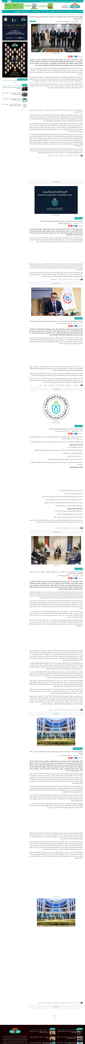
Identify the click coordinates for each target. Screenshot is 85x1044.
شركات (76, 11)
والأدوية (45, 385)
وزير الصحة (40, 385)
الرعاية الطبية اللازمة (68, 385)
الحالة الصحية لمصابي (76, 385)
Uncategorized (77, 748)
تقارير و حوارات (70, 11)
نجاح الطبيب (60, 279)
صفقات (47, 11)
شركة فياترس (61, 155)
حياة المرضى (71, 279)
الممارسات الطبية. (77, 279)
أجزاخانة (58, 11)
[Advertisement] (56, 99)
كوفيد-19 (53, 11)
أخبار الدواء (78, 709)
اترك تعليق (55, 182)
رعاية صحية (63, 11)
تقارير (30, 21)
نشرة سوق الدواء (17, 11)
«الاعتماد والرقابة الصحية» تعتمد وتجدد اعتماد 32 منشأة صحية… (11, 99)
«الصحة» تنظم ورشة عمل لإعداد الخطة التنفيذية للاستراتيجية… (11, 93)
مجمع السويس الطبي (49, 1002)
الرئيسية (81, 11)
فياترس (56, 155)
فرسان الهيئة (65, 279)
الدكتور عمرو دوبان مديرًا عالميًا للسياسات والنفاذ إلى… (11, 88)
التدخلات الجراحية (77, 1002)
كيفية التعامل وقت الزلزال (67, 528)
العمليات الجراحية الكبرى (63, 1002)
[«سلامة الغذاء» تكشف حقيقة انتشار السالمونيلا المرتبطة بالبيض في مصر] (24, 106)
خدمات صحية (56, 1002)
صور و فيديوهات (25, 11)
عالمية (42, 11)
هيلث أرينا (51, 709)
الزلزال (79, 528)
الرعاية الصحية (71, 1002)
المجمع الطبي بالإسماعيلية (60, 385)
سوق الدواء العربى (36, 11)
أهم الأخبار (33, 21)
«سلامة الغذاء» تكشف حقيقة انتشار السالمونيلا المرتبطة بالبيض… (11, 104)
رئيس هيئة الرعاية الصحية (71, 709)
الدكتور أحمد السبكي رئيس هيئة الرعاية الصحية (72, 155)
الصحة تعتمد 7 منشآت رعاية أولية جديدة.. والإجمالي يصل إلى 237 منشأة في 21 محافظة (58, 1)
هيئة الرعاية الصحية (51, 155)
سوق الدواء (74, 528)
